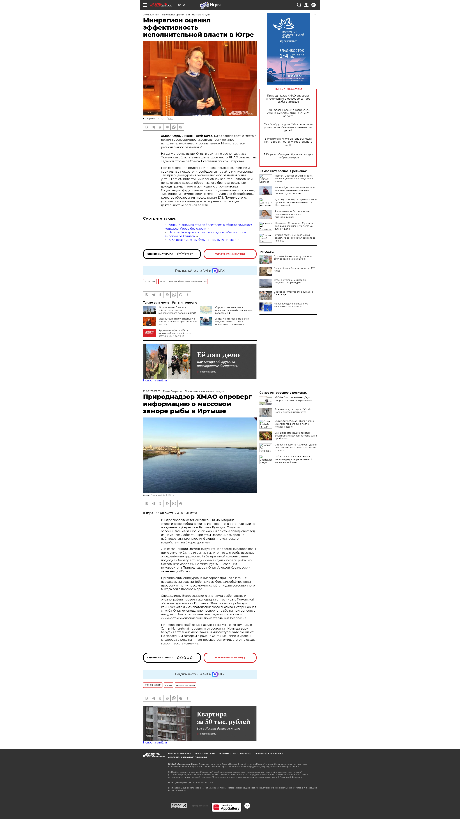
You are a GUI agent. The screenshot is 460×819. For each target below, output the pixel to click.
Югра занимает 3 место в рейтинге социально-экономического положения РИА (177, 310)
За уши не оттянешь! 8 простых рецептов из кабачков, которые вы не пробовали (296, 435)
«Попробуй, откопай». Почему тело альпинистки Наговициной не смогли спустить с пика (295, 190)
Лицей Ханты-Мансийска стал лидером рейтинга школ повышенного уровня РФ (232, 321)
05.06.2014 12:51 (151, 14)
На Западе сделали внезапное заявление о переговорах (291, 305)
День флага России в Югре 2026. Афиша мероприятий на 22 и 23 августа (288, 113)
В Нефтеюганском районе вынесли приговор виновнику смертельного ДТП (288, 141)
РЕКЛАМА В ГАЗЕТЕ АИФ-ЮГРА (235, 754)
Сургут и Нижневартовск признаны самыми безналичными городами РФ (234, 310)
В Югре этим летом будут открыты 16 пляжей (202, 239)
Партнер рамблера (199, 806)
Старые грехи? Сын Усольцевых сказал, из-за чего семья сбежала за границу (295, 238)
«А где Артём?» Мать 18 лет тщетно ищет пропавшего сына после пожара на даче (294, 424)
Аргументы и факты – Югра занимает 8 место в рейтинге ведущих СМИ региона (174, 333)
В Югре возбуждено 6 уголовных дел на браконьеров (288, 156)
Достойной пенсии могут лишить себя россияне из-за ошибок (293, 257)
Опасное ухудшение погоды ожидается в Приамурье (290, 281)
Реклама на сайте (205, 754)
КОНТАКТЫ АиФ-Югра (179, 754)
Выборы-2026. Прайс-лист (269, 754)
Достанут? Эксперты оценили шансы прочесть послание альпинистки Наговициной (296, 202)
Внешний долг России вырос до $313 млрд (294, 269)
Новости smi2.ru (155, 380)
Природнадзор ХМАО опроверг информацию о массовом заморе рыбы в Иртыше (288, 98)
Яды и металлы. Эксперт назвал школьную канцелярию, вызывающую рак (292, 214)
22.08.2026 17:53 (151, 391)
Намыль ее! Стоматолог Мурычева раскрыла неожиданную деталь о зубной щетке (294, 226)
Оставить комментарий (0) (230, 254)
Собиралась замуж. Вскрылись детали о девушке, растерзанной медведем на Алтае (293, 459)
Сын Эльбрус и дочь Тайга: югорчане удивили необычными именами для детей (288, 127)
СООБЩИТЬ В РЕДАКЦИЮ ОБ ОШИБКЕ (187, 757)
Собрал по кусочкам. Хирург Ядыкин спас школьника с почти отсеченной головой (296, 447)
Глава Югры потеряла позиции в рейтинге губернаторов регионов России (177, 321)
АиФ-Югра (168, 495)
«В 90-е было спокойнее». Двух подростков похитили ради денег (294, 399)
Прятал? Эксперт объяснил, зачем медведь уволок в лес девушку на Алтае (294, 178)
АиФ (170, 118)
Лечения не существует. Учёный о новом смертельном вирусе (293, 410)
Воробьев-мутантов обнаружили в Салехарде (293, 293)
